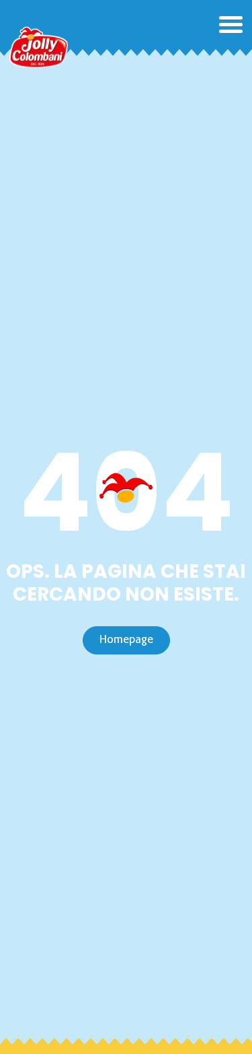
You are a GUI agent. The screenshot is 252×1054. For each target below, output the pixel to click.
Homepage (126, 640)
